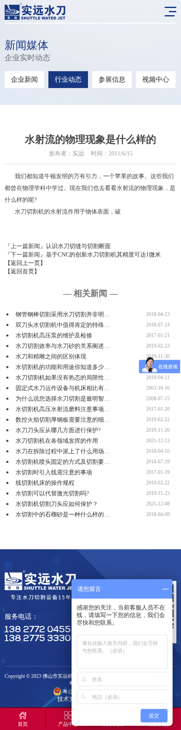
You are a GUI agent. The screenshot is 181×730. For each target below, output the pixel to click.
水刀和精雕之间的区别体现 (51, 356)
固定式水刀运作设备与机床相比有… (63, 388)
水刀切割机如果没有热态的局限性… (63, 377)
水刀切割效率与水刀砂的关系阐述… (63, 346)
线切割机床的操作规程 (45, 483)
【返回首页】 (22, 271)
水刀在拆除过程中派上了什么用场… (63, 451)
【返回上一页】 (25, 263)
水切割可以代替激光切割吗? (52, 493)
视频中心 (155, 79)
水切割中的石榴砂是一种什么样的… (63, 514)
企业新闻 (24, 79)
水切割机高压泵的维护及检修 (54, 335)
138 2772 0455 (38, 630)
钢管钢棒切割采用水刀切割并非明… (63, 314)
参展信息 (111, 79)
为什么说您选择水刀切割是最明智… (63, 399)
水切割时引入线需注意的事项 (54, 472)
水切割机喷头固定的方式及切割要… (63, 462)
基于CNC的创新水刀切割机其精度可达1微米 (103, 254)
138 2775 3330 (38, 638)
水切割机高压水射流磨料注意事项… (63, 409)
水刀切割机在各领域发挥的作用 (57, 441)
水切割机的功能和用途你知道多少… (63, 367)
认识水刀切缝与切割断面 (78, 246)
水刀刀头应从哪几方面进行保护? (58, 430)
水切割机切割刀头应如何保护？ (57, 504)
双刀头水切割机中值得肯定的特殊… (63, 325)
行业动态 (68, 79)
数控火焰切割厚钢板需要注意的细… (63, 420)
